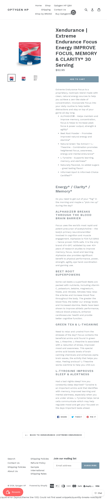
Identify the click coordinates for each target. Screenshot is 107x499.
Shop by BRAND (43, 13)
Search (11, 458)
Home (38, 5)
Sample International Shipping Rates (39, 470)
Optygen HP (18, 9)
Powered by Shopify (38, 486)
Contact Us (60, 9)
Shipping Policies (17, 467)
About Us (13, 471)
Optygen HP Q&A (63, 5)
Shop (48, 5)
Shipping (46, 9)
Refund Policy (38, 463)
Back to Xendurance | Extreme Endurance (55, 435)
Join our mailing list (65, 458)
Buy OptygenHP (63, 13)
